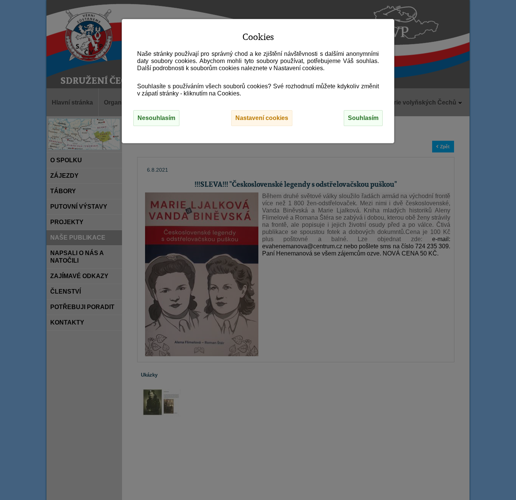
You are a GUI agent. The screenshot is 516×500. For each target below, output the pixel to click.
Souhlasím (363, 118)
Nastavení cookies (261, 118)
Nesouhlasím (156, 118)
